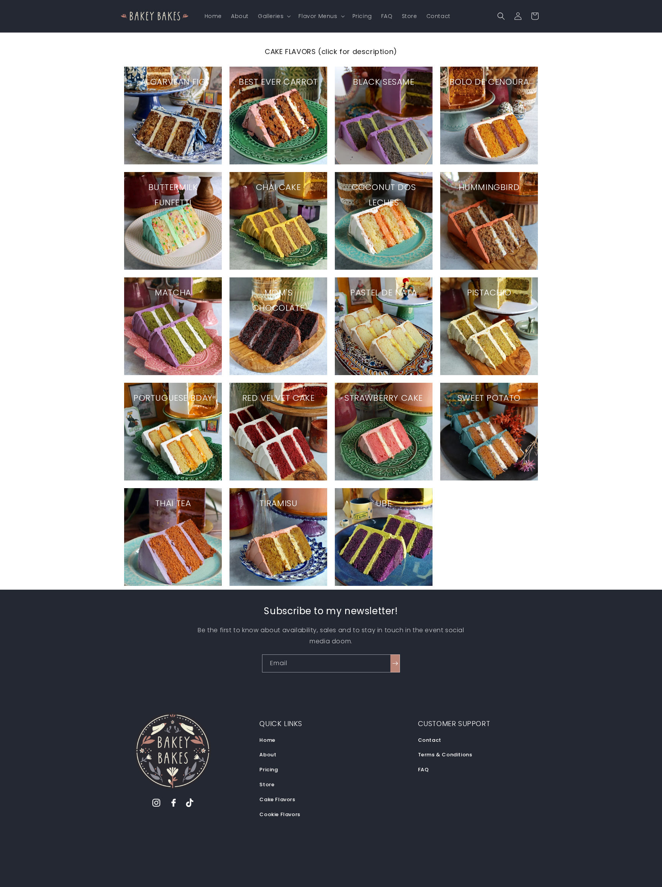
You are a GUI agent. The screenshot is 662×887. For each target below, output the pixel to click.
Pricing (268, 769)
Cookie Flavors (279, 814)
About (267, 754)
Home (267, 740)
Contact (429, 740)
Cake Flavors (277, 799)
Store (266, 784)
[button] (273, 16)
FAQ (423, 769)
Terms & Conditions (445, 754)
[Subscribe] (395, 663)
